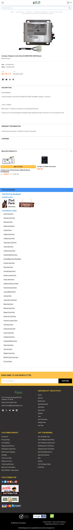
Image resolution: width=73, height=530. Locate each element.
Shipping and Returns (8, 446)
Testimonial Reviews (8, 464)
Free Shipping (6, 443)
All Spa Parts (42, 422)
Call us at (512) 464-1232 (9, 402)
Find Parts (41, 467)
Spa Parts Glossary (43, 455)
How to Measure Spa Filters (46, 439)
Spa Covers (41, 410)
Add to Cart (18, 167)
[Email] (6, 79)
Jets (39, 416)
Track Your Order (7, 458)
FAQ (39, 458)
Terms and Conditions (59, 522)
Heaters (40, 413)
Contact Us (5, 436)
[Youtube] (13, 410)
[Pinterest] (13, 79)
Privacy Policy (6, 439)
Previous (67, 151)
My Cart (40, 398)
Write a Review (6, 58)
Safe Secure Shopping (8, 452)
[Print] (9, 79)
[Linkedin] (16, 410)
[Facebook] (3, 79)
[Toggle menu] (2, 2)
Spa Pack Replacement (45, 452)
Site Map (4, 455)
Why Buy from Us (7, 461)
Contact (62, 524)
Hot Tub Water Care (44, 436)
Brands (40, 461)
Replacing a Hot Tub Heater (46, 449)
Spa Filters (41, 407)
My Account (41, 401)
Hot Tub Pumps (42, 419)
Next (71, 151)
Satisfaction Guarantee (8, 449)
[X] (6, 410)
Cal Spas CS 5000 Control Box (46, 166)
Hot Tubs (40, 425)
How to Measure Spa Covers (46, 443)
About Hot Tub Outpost (8, 467)
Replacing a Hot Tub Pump (46, 446)
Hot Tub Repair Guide (44, 464)
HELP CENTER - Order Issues (10, 470)
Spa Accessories (43, 404)
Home (40, 395)
